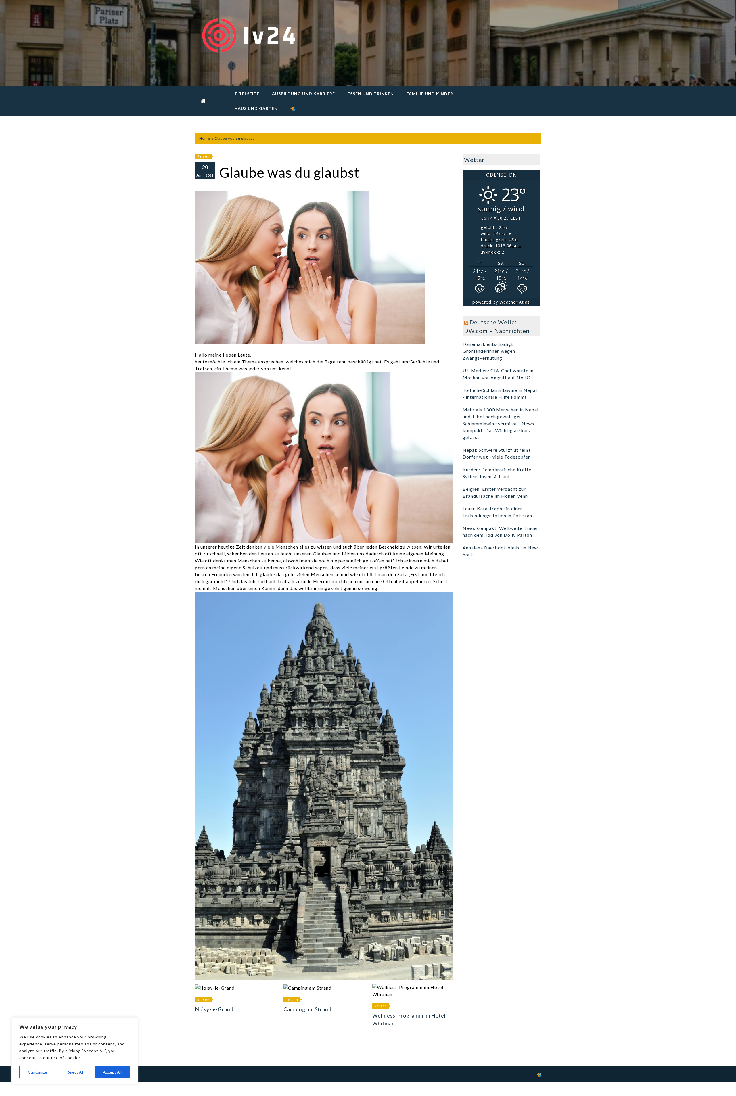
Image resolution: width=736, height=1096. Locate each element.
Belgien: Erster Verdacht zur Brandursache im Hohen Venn (495, 492)
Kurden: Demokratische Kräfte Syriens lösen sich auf (497, 473)
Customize (37, 1072)
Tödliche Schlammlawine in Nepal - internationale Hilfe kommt (500, 393)
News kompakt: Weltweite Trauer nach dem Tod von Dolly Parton (500, 531)
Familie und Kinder (430, 93)
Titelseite (246, 93)
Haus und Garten (256, 108)
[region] (75, 1050)
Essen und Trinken (371, 93)
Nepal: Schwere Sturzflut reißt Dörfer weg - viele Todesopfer (497, 453)
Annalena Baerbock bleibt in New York (500, 551)
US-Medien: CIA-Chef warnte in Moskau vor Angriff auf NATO (498, 374)
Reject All (75, 1072)
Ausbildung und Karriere (303, 93)
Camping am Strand (307, 1009)
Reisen (203, 156)
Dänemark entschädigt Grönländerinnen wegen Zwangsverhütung (489, 351)
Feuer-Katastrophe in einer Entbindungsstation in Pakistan (497, 512)
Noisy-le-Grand (214, 1009)
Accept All (112, 1072)
